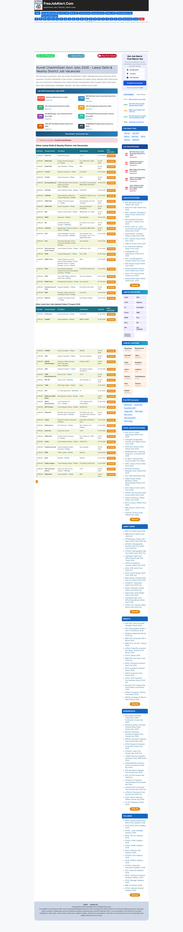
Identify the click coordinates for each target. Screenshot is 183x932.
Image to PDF (128, 411)
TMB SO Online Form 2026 (135, 244)
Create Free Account (135, 83)
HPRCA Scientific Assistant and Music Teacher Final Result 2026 (135, 650)
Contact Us (94, 904)
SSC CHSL (136, 133)
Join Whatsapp (47, 56)
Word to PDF (128, 405)
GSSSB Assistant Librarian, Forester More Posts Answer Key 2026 (135, 727)
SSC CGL (127, 133)
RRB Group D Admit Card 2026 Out (137, 110)
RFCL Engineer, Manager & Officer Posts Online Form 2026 (135, 215)
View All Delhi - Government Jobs (76, 134)
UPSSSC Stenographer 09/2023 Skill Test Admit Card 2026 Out (134, 546)
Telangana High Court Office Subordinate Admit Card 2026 (135, 600)
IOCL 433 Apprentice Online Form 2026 (98, 106)
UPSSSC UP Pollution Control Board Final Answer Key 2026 (135, 782)
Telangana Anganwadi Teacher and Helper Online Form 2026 (135, 442)
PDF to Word (138, 411)
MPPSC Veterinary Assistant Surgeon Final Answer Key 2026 (134, 734)
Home (37, 13)
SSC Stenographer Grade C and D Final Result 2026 (137, 117)
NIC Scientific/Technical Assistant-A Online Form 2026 (134, 222)
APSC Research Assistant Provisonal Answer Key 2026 (135, 746)
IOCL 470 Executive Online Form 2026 (57, 106)
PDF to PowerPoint (129, 418)
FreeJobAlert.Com (58, 3)
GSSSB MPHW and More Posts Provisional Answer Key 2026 (134, 765)
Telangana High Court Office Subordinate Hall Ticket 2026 (134, 558)
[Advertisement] (91, 36)
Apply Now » (49, 100)
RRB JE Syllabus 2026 (133, 885)
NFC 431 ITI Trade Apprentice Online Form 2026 (134, 435)
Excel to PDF (138, 405)
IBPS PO (126, 136)
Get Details (111, 156)
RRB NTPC (136, 140)
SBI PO (143, 136)
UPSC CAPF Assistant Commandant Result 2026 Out (135, 680)
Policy (85, 904)
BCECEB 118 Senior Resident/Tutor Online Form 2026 (135, 471)
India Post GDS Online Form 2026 (56, 97)
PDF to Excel (128, 414)
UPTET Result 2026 (132, 655)
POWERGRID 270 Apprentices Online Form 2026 (134, 254)
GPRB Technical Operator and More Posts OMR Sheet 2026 (135, 758)
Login (141, 87)
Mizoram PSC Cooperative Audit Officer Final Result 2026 (135, 687)
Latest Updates (129, 94)
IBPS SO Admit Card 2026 (137, 99)
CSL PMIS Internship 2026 (135, 476)
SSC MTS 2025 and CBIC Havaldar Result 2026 (137, 104)
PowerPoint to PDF (129, 408)
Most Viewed (141, 94)
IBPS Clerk (135, 136)
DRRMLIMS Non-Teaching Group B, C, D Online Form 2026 (135, 454)
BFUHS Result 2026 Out (136, 122)
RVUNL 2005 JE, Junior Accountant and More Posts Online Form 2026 (135, 229)
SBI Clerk (127, 140)
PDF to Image (128, 421)
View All (135, 285)
